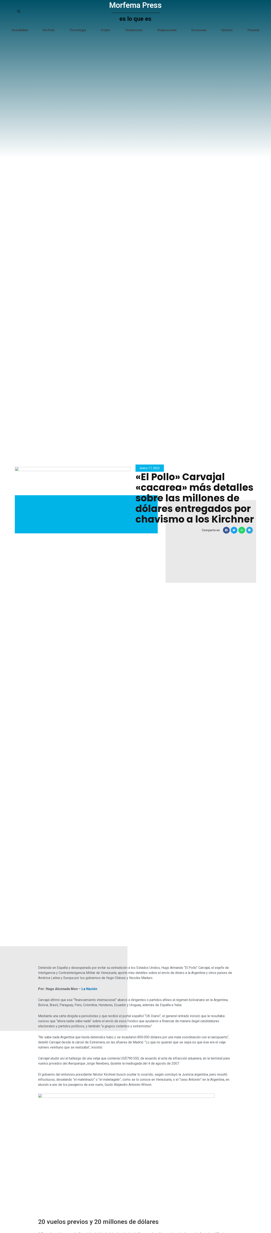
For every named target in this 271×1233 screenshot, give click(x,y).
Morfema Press (135, 5)
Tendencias (133, 30)
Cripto (105, 30)
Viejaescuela (167, 30)
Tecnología (77, 30)
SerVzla (48, 30)
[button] (226, 530)
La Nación (89, 989)
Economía (198, 30)
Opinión (227, 30)
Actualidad (20, 30)
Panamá (253, 30)
